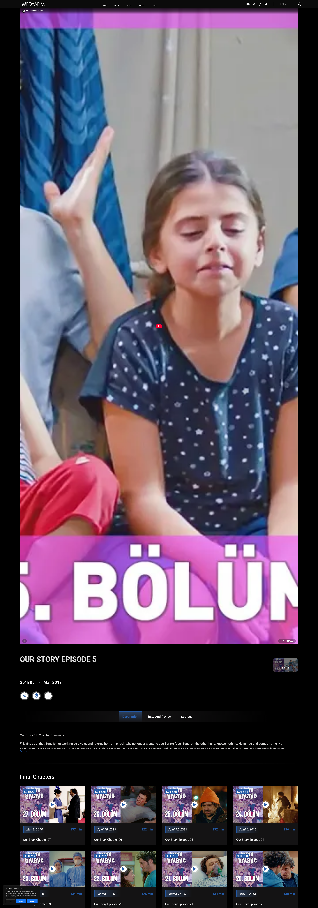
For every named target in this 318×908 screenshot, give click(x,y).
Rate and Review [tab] (159, 716)
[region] (21, 895)
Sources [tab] (186, 716)
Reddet (21, 901)
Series (116, 5)
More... (25, 751)
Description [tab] (130, 716)
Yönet (10, 901)
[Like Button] (36, 696)
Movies (128, 5)
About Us (141, 5)
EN (282, 4)
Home (105, 5)
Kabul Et (32, 901)
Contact (154, 5)
